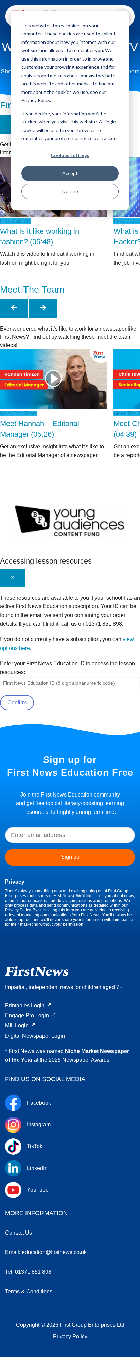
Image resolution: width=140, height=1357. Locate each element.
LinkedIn (37, 1168)
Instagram (39, 1124)
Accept (70, 173)
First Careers (15, 221)
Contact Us (18, 1233)
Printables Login (25, 1005)
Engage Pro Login (27, 1015)
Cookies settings (70, 155)
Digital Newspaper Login (35, 1036)
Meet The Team (32, 290)
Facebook (39, 1103)
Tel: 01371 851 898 (28, 1272)
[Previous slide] (14, 308)
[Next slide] (43, 308)
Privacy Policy (18, 910)
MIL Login (17, 1025)
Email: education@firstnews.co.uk (46, 1252)
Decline (70, 191)
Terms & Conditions (28, 1291)
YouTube (38, 1190)
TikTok (34, 1146)
